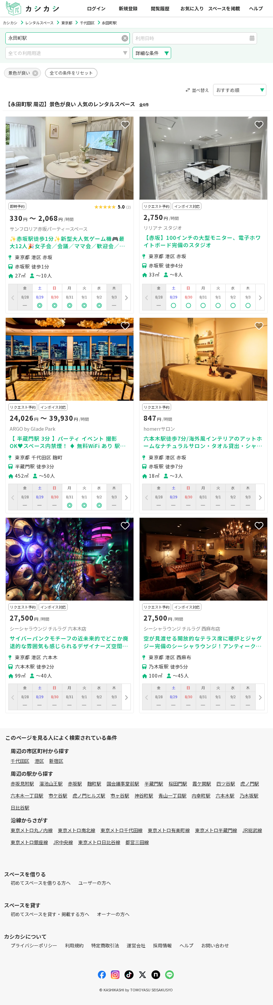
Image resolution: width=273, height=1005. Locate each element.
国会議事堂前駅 (123, 783)
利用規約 (74, 945)
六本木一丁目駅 (27, 795)
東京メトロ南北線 (76, 830)
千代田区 (20, 760)
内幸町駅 (201, 795)
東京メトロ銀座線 (29, 842)
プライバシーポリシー (34, 945)
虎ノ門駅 (249, 783)
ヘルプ (256, 8)
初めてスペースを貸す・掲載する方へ (50, 914)
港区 (39, 760)
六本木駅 (225, 795)
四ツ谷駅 (225, 783)
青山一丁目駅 (172, 795)
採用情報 (162, 945)
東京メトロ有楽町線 (169, 830)
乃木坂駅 (249, 795)
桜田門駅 (177, 783)
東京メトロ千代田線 (121, 830)
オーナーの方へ (113, 914)
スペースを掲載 (224, 8)
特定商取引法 (105, 945)
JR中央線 (63, 842)
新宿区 (56, 760)
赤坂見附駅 (22, 783)
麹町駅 (94, 783)
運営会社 (136, 945)
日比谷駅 (20, 807)
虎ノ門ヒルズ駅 (89, 795)
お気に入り (192, 8)
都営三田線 (137, 842)
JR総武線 (252, 830)
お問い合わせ (215, 945)
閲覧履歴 (160, 8)
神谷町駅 (144, 795)
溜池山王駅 (51, 783)
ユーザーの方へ (94, 882)
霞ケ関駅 (201, 783)
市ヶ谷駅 (120, 795)
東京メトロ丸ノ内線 (32, 830)
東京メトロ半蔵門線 (216, 830)
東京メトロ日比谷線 (99, 842)
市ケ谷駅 (58, 795)
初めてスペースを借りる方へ (41, 882)
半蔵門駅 (153, 783)
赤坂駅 (75, 783)
